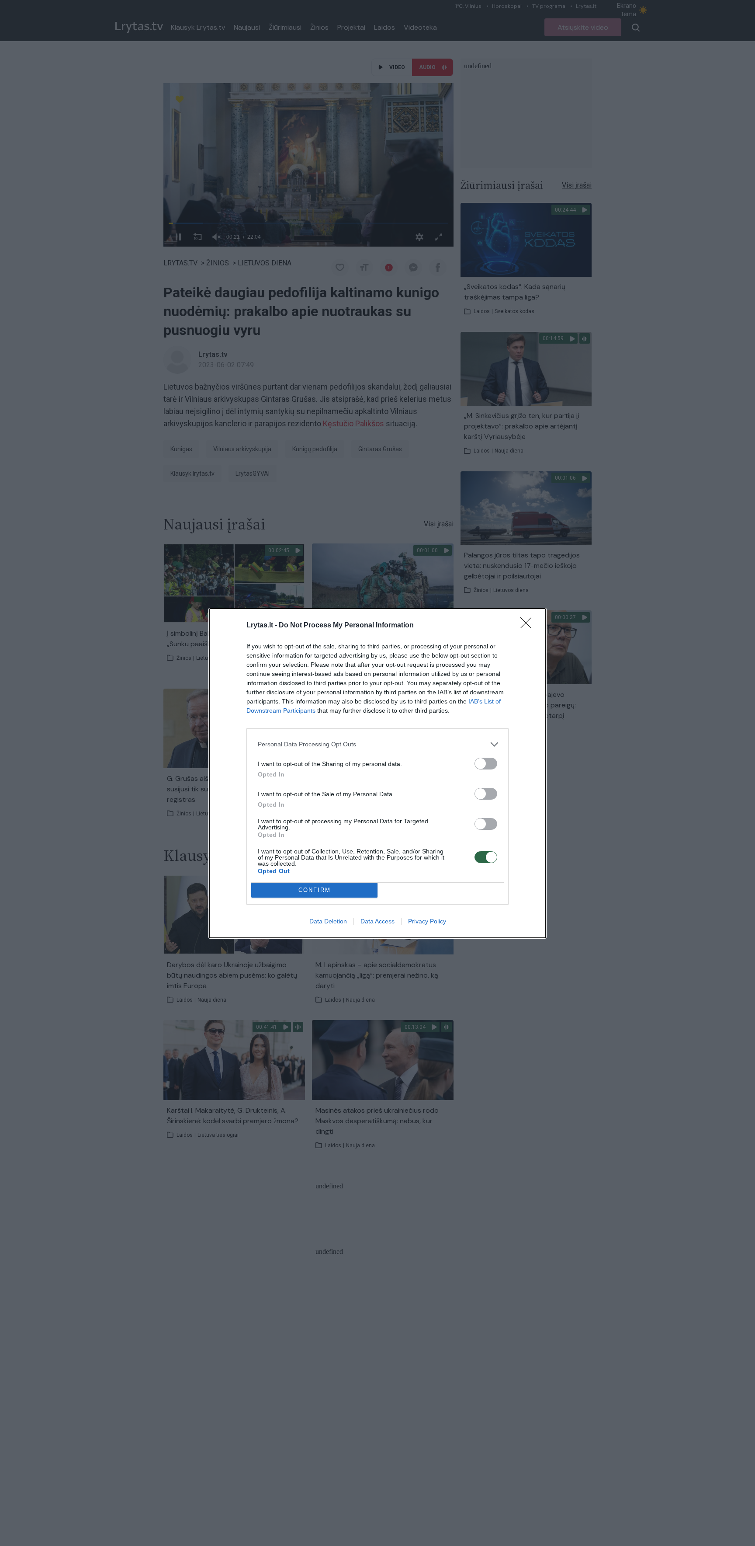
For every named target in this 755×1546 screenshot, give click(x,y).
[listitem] (377, 744)
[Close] (528, 625)
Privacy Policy (427, 921)
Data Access (377, 921)
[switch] (485, 764)
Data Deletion (328, 921)
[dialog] (377, 773)
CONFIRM (314, 890)
